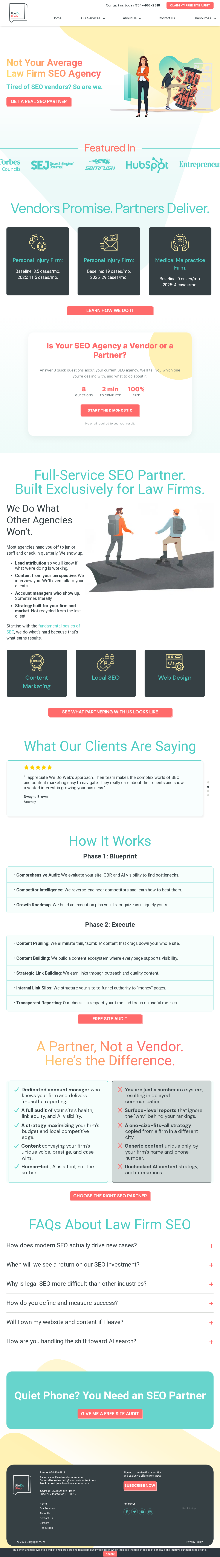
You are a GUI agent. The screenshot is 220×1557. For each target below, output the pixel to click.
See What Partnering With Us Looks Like (110, 712)
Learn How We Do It (110, 310)
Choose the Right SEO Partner (110, 1196)
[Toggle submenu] (104, 18)
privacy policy (102, 1549)
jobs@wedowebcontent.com (73, 1483)
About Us (130, 18)
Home (56, 18)
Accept (110, 1553)
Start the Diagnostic (110, 410)
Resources (203, 18)
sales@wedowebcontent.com (66, 1477)
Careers (44, 1522)
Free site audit (110, 1019)
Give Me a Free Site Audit (110, 1414)
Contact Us (167, 18)
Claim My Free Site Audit (190, 5)
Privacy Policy (194, 1541)
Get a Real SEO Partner (39, 101)
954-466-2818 (147, 5)
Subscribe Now (139, 1485)
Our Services (91, 18)
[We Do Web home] (18, 20)
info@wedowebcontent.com (79, 1480)
